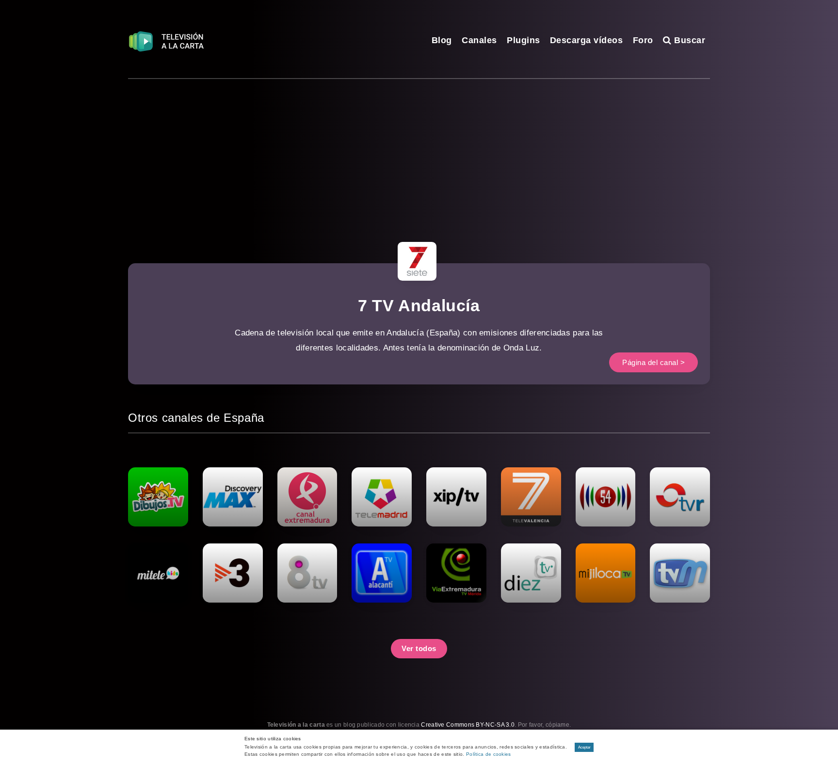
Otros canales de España (196, 417)
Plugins (523, 40)
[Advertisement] (419, 152)
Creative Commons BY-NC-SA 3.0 (468, 724)
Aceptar (584, 747)
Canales (479, 40)
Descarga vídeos (586, 40)
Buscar (688, 40)
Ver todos (419, 648)
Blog (442, 40)
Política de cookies (488, 754)
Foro (643, 40)
